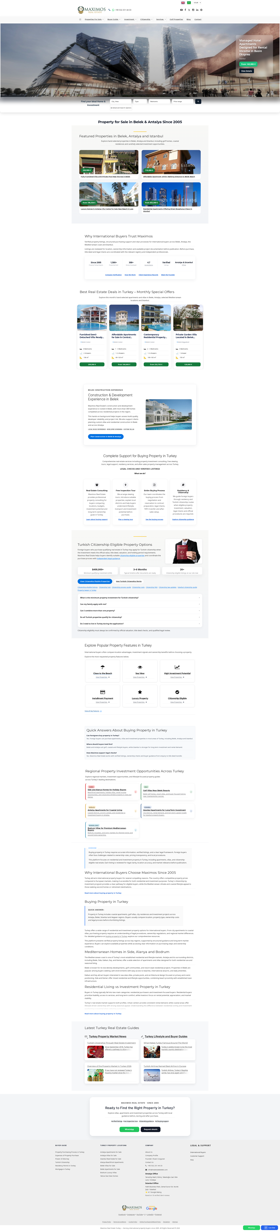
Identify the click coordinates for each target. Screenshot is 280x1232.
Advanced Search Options (121, 108)
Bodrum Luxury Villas (108, 1172)
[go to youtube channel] (181, 10)
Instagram (131, 1214)
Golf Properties (176, 19)
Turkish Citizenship (62, 1162)
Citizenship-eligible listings (88, 587)
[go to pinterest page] (201, 10)
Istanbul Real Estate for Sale (110, 1159)
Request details (150, 1129)
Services (160, 19)
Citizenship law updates (167, 587)
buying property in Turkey (116, 936)
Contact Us (149, 1162)
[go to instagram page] (193, 10)
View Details (246, 64)
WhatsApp (129, 1129)
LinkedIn (150, 1214)
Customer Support (197, 1156)
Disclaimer (166, 1222)
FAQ (192, 1160)
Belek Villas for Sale (107, 1165)
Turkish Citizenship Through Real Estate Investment (111, 1043)
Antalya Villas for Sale (108, 1155)
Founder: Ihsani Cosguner (155, 1159)
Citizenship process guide (121, 587)
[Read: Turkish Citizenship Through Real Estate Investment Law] (95, 1052)
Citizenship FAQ (152, 587)
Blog (189, 19)
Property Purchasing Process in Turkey (69, 1152)
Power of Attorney (62, 1159)
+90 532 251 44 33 (154, 1165)
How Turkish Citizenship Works (129, 581)
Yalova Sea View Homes (109, 1176)
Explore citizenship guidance (183, 519)
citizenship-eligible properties (132, 555)
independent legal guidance (108, 558)
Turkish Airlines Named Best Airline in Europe (165, 1066)
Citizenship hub (105, 587)
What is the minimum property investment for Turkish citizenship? (109, 597)
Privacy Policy (106, 1222)
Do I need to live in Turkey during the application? (102, 623)
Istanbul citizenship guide (187, 587)
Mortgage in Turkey (62, 1169)
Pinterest (158, 1214)
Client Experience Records (148, 275)
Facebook (122, 1214)
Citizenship (145, 19)
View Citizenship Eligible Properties (95, 581)
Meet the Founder (168, 275)
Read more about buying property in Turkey (103, 893)
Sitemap (175, 1222)
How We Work (130, 275)
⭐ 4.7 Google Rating (153, 1192)
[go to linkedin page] (197, 10)
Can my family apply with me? (93, 604)
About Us (148, 1152)
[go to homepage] (80, 19)
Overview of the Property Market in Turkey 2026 (109, 1066)
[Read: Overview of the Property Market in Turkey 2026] (95, 1075)
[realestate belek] (92, 10)
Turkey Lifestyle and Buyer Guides (166, 1036)
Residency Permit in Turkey (65, 1165)
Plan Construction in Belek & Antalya (106, 436)
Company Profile (151, 1155)
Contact (197, 19)
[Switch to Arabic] (189, 2)
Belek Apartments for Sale (110, 1169)
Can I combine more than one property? (97, 610)
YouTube (139, 1214)
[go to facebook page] (185, 10)
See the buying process (154, 519)
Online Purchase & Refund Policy (150, 1222)
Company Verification (113, 275)
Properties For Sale (93, 19)
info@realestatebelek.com (158, 1170)
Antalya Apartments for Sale (110, 1152)
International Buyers (198, 1152)
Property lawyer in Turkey (87, 590)
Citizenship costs (138, 587)
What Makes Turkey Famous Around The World (166, 1043)
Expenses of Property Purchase (67, 1155)
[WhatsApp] (113, 10)
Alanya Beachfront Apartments (111, 1162)
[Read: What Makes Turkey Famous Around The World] (152, 1052)
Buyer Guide (113, 19)
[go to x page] (189, 10)
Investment (129, 19)
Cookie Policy (133, 1222)
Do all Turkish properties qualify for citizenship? (101, 617)
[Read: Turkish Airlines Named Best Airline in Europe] (152, 1075)
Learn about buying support (97, 519)
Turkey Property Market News (107, 1036)
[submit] (198, 101)
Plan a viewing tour (125, 519)
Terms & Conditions (119, 1222)
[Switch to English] (183, 2)
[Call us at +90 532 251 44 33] (110, 10)
